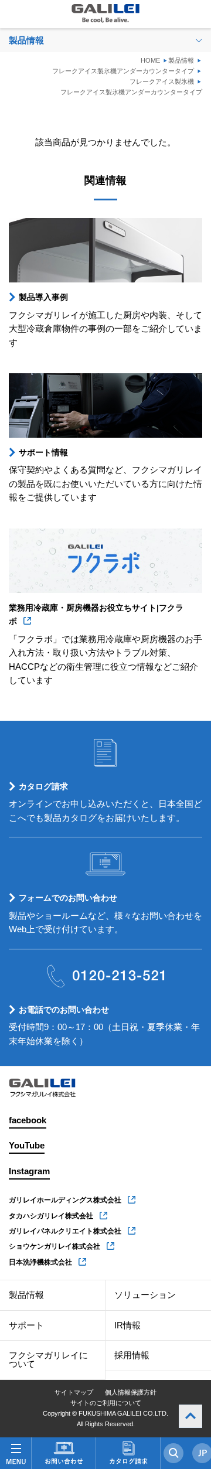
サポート (26, 1325)
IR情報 (127, 1325)
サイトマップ (74, 1392)
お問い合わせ (64, 1453)
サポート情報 (43, 452)
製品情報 (181, 60)
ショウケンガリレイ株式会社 (54, 1246)
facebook (27, 1120)
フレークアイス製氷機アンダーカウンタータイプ (123, 70)
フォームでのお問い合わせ (68, 897)
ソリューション (145, 1295)
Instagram (29, 1171)
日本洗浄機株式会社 (40, 1262)
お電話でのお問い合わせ (64, 1009)
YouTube (27, 1145)
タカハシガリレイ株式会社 (51, 1216)
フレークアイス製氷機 (162, 81)
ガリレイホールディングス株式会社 (65, 1200)
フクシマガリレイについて (48, 1360)
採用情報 (131, 1355)
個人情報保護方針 (130, 1392)
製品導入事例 (43, 297)
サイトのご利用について (105, 1402)
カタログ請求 (43, 786)
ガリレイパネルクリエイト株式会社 (65, 1231)
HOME (150, 60)
